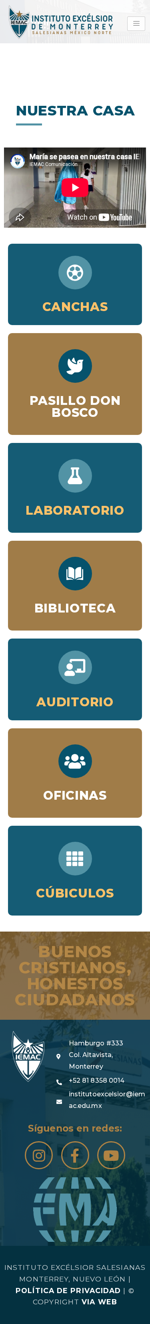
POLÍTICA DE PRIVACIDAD (68, 1290)
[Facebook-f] (75, 1155)
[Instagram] (39, 1155)
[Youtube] (111, 1155)
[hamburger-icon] (136, 23)
